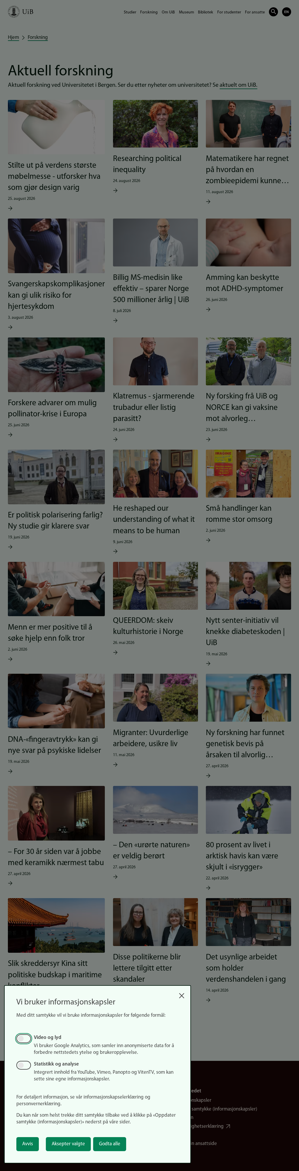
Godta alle (109, 1143)
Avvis (27, 1143)
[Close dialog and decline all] (181, 993)
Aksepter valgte (68, 1143)
